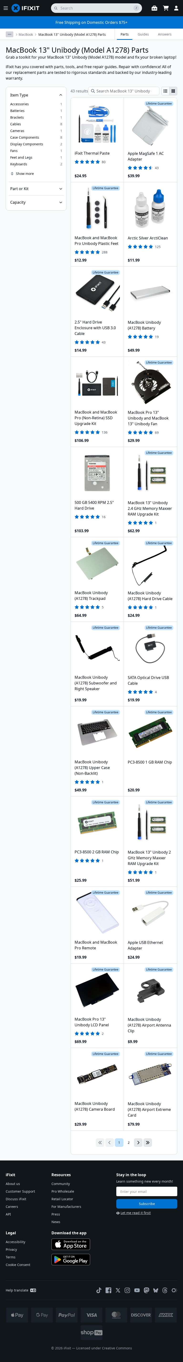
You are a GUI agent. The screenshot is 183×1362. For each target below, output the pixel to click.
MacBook (26, 34)
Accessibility (15, 1242)
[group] (169, 91)
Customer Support (20, 1191)
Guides (143, 34)
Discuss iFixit (16, 1199)
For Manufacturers (66, 1206)
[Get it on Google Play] (70, 1259)
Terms (10, 1257)
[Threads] (165, 1290)
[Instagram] (127, 1290)
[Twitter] (118, 1290)
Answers (165, 34)
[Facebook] (108, 1290)
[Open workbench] (154, 8)
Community (60, 1183)
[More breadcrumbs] (9, 34)
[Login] (176, 8)
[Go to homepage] (27, 8)
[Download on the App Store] (70, 1244)
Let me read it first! (136, 1212)
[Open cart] (166, 8)
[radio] (165, 91)
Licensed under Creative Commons (104, 1348)
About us (13, 1183)
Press (55, 1214)
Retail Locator (62, 1199)
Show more (25, 173)
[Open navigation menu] (5, 8)
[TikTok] (99, 1290)
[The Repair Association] (174, 1290)
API (8, 1214)
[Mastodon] (146, 1290)
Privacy (11, 1249)
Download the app (68, 1232)
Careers (12, 1206)
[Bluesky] (155, 1290)
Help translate (17, 1290)
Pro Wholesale (62, 1191)
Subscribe (147, 1203)
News (55, 1222)
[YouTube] (137, 1290)
